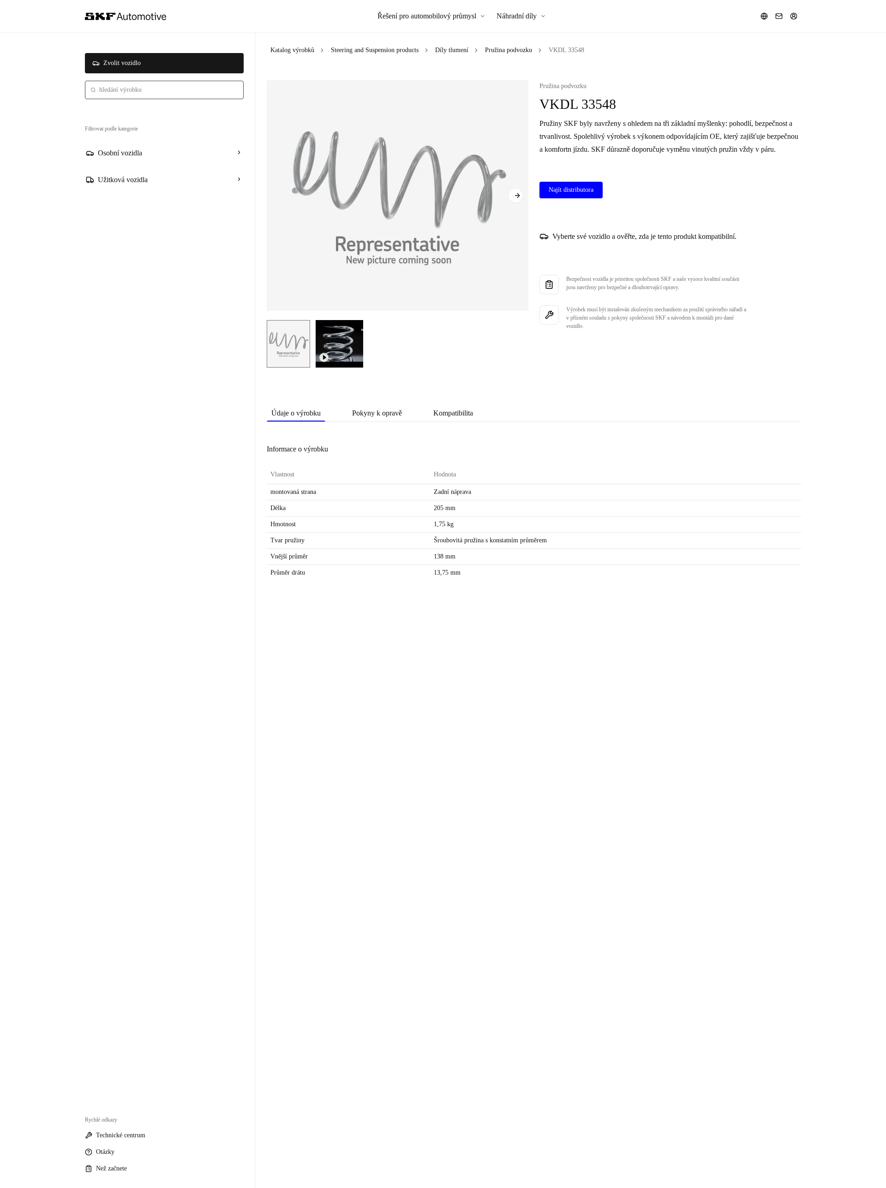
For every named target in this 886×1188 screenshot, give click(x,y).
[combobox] (164, 90)
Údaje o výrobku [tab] (296, 413)
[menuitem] (431, 16)
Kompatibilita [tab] (453, 413)
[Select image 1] (288, 344)
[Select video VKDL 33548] (339, 344)
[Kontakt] (779, 16)
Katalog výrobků (292, 50)
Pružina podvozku (508, 50)
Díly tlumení (451, 50)
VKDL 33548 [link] (566, 50)
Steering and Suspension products (375, 50)
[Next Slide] (515, 195)
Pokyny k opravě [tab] (377, 413)
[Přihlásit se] (793, 16)
